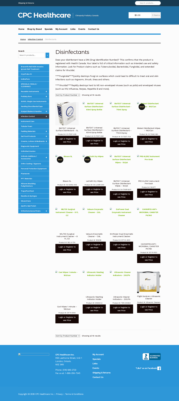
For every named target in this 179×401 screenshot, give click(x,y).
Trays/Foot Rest (27, 191)
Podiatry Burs (34, 96)
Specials (49, 29)
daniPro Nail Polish (28, 206)
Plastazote (25, 174)
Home (21, 29)
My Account (61, 29)
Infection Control (35, 39)
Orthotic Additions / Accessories (34, 157)
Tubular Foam (26, 126)
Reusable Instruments (34, 91)
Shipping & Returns (26, 3)
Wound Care (26, 201)
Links (72, 29)
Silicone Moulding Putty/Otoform (28, 185)
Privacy (59, 394)
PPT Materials (26, 179)
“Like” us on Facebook (146, 368)
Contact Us (93, 29)
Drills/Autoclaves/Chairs (34, 210)
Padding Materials (34, 131)
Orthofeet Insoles (28, 151)
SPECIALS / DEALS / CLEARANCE (29, 85)
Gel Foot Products (34, 136)
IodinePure (25, 79)
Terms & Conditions (74, 394)
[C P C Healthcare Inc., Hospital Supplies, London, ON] (151, 356)
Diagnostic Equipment (30, 146)
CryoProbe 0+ (26, 74)
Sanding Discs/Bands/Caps (32, 106)
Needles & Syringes (29, 196)
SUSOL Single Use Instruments (33, 101)
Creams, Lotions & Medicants (34, 141)
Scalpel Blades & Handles (34, 111)
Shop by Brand (34, 29)
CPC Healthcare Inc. (44, 394)
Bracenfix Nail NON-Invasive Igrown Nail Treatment (32, 68)
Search (21, 51)
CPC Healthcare (44, 15)
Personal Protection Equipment (34, 169)
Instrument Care (27, 121)
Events (81, 29)
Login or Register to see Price (66, 140)
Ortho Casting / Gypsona (31, 164)
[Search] (47, 55)
